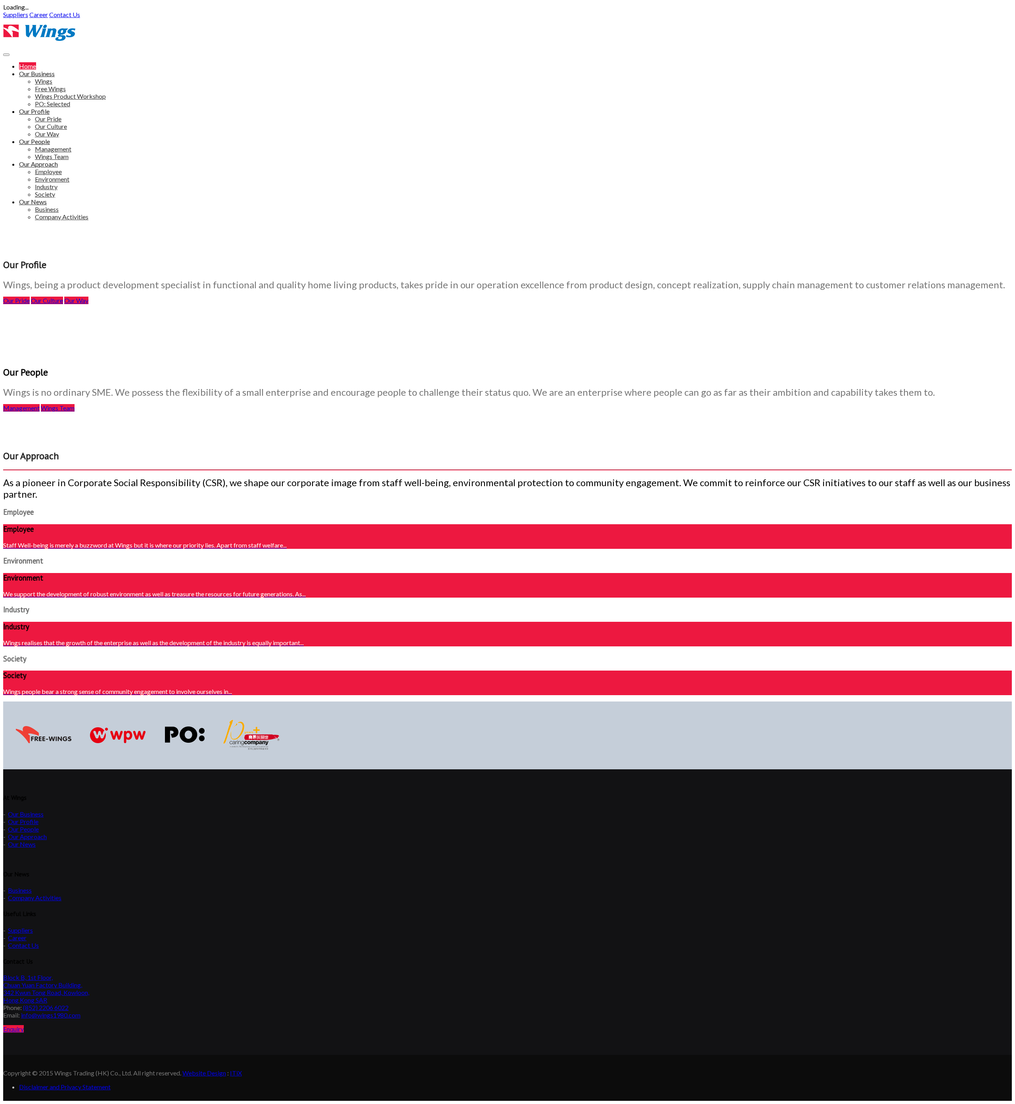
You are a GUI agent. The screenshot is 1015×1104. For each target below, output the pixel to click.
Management (53, 149)
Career (17, 937)
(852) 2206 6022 (46, 1007)
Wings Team (52, 156)
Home (27, 66)
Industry (46, 186)
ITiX (236, 1073)
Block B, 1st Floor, (28, 977)
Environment (52, 179)
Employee (48, 171)
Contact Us (64, 14)
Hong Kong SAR (25, 1000)
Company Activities (61, 216)
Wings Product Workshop (70, 96)
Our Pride (48, 119)
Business (47, 209)
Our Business (37, 73)
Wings (43, 81)
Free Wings (50, 88)
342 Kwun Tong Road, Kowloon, (46, 992)
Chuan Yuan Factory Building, (42, 985)
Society (45, 194)
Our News (33, 201)
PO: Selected (52, 103)
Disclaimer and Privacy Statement (65, 1087)
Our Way (47, 134)
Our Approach (38, 164)
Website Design (204, 1073)
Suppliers (20, 930)
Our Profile (34, 111)
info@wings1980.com (50, 1015)
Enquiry (13, 1029)
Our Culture (51, 126)
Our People (34, 141)
